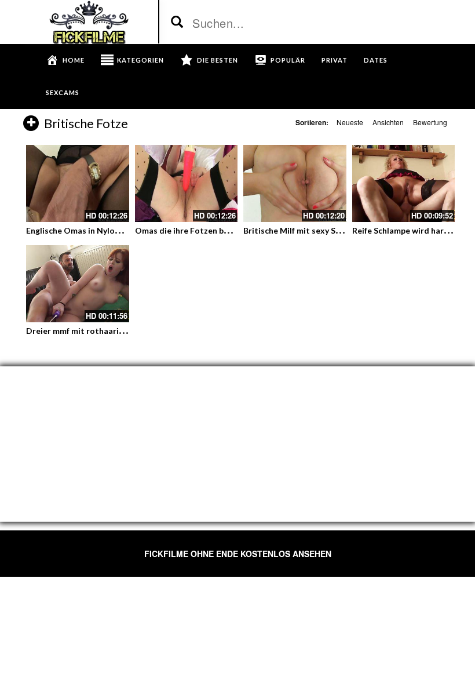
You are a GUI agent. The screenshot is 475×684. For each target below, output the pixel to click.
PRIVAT (334, 60)
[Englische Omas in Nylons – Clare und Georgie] (77, 183)
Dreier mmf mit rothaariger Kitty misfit (101, 331)
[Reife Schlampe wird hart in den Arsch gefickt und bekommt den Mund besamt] (403, 183)
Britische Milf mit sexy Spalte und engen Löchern (336, 230)
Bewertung (430, 122)
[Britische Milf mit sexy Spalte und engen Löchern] (294, 183)
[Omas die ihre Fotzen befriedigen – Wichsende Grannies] (186, 183)
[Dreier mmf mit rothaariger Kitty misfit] (77, 283)
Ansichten (388, 122)
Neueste (350, 122)
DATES (376, 60)
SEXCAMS (62, 92)
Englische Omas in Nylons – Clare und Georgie (114, 230)
